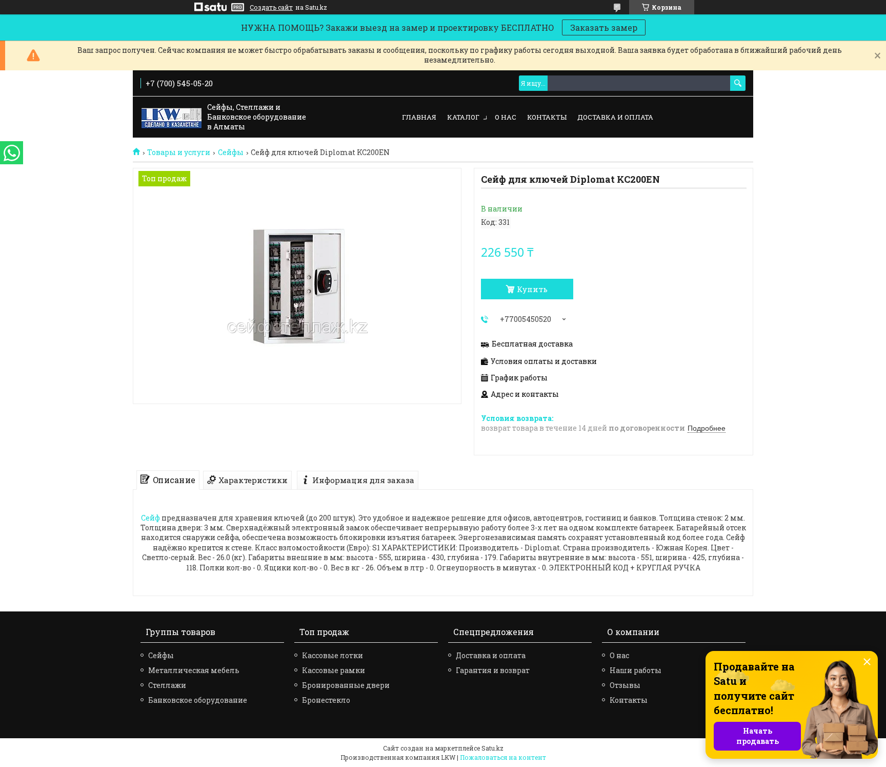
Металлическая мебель (193, 670)
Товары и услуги (178, 152)
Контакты (547, 117)
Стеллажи (167, 685)
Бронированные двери (346, 685)
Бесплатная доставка (532, 344)
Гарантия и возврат (493, 670)
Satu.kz (492, 748)
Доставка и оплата (615, 117)
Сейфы (231, 152)
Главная (419, 117)
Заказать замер (603, 27)
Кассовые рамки (333, 670)
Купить (532, 289)
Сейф (150, 518)
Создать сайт (271, 7)
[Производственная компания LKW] (172, 117)
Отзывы (625, 685)
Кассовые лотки (332, 655)
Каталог (463, 117)
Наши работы (635, 670)
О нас (505, 117)
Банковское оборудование (197, 700)
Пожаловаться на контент (503, 757)
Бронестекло (326, 700)
